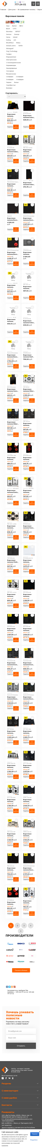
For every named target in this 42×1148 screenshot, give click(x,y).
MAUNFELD (9, 43)
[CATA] (10, 949)
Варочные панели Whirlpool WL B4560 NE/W (28, 561)
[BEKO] (21, 943)
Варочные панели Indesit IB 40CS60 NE (29, 116)
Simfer (20, 45)
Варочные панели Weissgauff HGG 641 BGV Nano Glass (12, 185)
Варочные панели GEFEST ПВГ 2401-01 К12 (12, 595)
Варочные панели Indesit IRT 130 (29, 183)
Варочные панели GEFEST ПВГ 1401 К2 (28, 424)
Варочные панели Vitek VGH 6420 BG (12, 561)
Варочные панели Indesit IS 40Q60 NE (13, 151)
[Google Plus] (14, 987)
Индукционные (11, 57)
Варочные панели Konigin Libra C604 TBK (12, 458)
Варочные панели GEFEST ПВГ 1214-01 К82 (28, 151)
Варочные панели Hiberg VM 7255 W (29, 390)
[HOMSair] (32, 962)
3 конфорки (9, 79)
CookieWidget (5, 1145)
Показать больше (21, 970)
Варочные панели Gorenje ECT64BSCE (11, 903)
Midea (18, 43)
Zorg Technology (11, 51)
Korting (8, 40)
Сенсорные (10, 71)
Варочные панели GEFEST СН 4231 (11, 115)
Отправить (21, 1046)
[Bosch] (32, 943)
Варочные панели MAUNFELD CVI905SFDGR (28, 253)
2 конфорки (19, 76)
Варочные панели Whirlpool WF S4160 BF (28, 629)
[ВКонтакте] (7, 987)
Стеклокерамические (13, 62)
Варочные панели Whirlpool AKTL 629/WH (12, 800)
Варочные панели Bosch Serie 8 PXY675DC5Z (12, 219)
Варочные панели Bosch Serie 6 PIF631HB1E (28, 219)
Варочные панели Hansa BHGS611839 (28, 527)
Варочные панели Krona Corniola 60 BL (13, 664)
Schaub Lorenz (11, 45)
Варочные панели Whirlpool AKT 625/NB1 (28, 732)
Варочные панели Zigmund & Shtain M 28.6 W (28, 902)
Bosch (8, 28)
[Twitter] (10, 987)
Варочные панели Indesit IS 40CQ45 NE (29, 322)
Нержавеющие (11, 65)
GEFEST (17, 31)
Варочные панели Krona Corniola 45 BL (28, 664)
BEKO (21, 26)
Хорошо (34, 1134)
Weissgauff (9, 48)
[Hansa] (10, 962)
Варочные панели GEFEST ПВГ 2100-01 (28, 287)
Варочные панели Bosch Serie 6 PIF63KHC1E (28, 869)
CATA (14, 28)
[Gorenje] (21, 956)
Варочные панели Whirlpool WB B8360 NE (12, 629)
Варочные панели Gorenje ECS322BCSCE (28, 458)
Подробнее (10, 126)
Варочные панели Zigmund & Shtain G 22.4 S (13, 286)
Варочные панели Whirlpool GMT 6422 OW (12, 835)
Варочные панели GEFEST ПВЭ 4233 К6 (12, 869)
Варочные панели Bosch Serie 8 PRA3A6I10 (12, 356)
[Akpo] (10, 943)
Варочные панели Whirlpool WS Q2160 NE (28, 595)
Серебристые (11, 85)
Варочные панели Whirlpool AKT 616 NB (12, 732)
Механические (11, 74)
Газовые (9, 54)
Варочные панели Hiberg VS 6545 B (13, 423)
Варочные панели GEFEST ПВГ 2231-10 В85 (12, 527)
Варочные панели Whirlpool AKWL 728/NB (28, 800)
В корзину (16, 127)
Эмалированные (11, 68)
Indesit (15, 37)
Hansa (8, 37)
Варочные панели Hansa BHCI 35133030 (13, 390)
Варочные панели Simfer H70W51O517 (29, 356)
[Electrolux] (21, 949)
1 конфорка (9, 76)
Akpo (7, 26)
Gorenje (16, 34)
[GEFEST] (10, 956)
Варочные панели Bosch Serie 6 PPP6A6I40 (28, 698)
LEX (15, 40)
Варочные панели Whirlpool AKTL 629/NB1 (28, 766)
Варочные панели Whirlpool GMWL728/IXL (28, 835)
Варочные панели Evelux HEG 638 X (12, 491)
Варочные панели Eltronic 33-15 (12, 320)
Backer (14, 26)
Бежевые (9, 88)
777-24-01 (20, 4)
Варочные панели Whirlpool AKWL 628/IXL (12, 766)
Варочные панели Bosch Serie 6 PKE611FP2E (12, 253)
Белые (16, 82)
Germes (8, 34)
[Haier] (32, 956)
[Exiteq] (32, 949)
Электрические (11, 60)
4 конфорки (20, 79)
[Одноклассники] (12, 987)
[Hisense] (21, 962)
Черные (8, 82)
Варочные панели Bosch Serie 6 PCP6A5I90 (12, 698)
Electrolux (9, 31)
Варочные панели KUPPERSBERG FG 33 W (28, 491)
